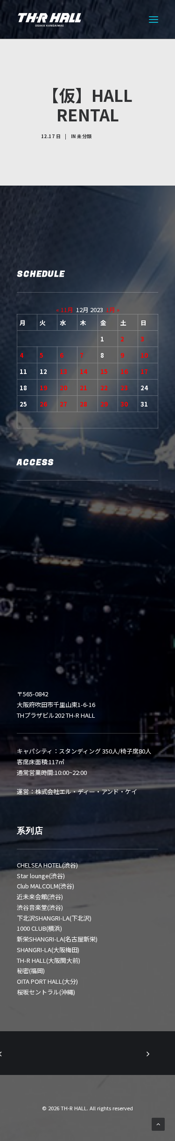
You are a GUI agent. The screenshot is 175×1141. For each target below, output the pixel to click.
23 (124, 387)
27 (63, 404)
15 (104, 371)
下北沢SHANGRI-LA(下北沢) (54, 918)
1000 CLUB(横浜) (39, 928)
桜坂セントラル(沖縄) (46, 992)
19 (43, 387)
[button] (153, 19)
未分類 (84, 136)
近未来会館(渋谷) (40, 896)
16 (124, 371)
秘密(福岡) (31, 970)
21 (83, 387)
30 (124, 404)
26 (43, 404)
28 (83, 404)
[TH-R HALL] (49, 20)
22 (104, 387)
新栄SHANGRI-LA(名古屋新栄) (57, 938)
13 (63, 371)
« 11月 (64, 309)
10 (144, 355)
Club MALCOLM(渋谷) (45, 885)
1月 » (112, 309)
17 (144, 371)
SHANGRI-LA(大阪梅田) (48, 949)
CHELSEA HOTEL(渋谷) (47, 865)
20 (63, 387)
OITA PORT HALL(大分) (47, 981)
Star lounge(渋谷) (41, 875)
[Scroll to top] (158, 1123)
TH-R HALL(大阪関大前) (48, 960)
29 (104, 404)
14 (83, 371)
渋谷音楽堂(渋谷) (40, 907)
